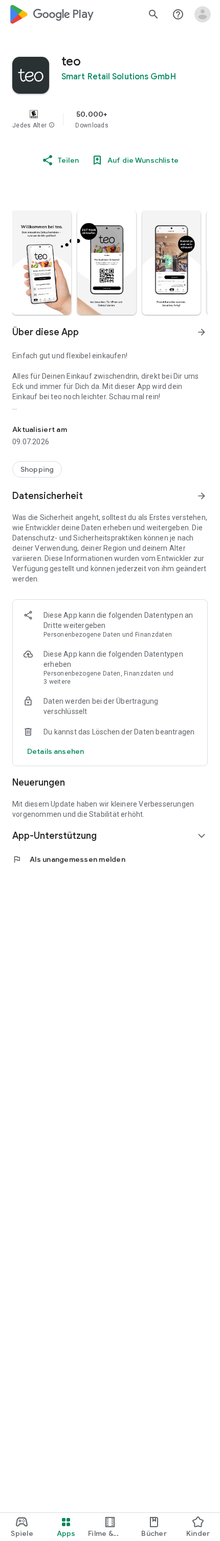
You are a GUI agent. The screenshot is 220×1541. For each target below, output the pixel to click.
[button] (52, 125)
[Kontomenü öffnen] (202, 14)
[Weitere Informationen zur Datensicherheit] (55, 751)
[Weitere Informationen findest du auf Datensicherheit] (201, 496)
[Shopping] (37, 469)
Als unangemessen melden (68, 859)
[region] (110, 119)
